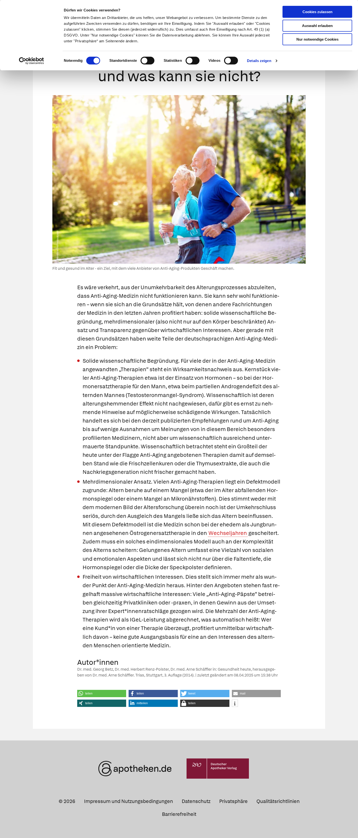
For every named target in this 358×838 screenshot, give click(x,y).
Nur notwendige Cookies (317, 39)
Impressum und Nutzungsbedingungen (128, 801)
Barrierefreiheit (179, 814)
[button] (101, 693)
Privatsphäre (233, 801)
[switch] (147, 60)
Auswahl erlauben (317, 26)
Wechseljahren (227, 533)
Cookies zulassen (317, 12)
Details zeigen (259, 61)
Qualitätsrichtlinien (278, 801)
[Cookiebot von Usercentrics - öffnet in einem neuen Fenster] (31, 60)
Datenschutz (196, 801)
